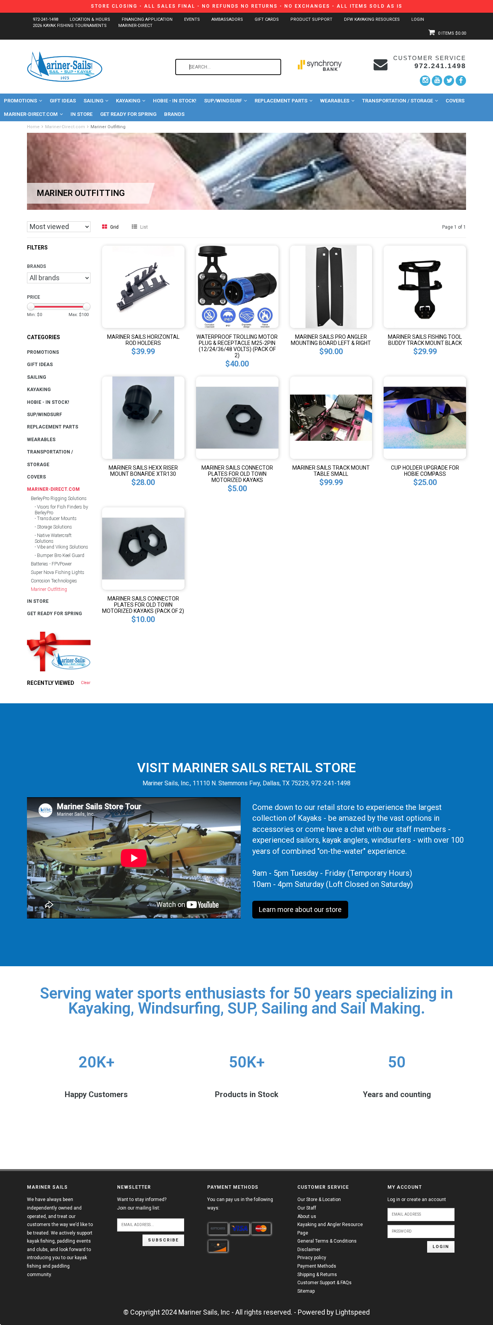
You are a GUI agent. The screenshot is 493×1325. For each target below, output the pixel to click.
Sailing (93, 101)
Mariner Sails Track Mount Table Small (331, 471)
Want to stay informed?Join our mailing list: (141, 1204)
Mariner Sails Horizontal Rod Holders (143, 340)
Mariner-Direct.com (31, 114)
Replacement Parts (281, 101)
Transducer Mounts (57, 518)
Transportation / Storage (397, 101)
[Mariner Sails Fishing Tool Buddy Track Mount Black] (425, 286)
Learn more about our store (300, 909)
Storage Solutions (54, 527)
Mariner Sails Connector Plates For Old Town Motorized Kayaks (237, 474)
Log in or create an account (416, 1199)
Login (417, 19)
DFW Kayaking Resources (372, 19)
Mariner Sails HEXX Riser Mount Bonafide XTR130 (143, 471)
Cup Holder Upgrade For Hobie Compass (425, 471)
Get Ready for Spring (128, 114)
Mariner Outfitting (108, 126)
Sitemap (306, 1291)
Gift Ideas (63, 101)
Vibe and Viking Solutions (62, 547)
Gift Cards (267, 19)
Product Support (311, 19)
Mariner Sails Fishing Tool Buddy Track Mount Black (425, 340)
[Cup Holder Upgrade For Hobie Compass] (425, 417)
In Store (81, 114)
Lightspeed (352, 1312)
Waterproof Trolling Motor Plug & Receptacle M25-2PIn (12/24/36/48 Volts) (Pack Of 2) (237, 346)
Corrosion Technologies (54, 581)
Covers (455, 101)
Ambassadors (227, 19)
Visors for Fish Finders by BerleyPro (61, 509)
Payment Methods (316, 1266)
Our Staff (306, 1208)
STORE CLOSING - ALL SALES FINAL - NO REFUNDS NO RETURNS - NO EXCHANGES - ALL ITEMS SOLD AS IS (246, 6)
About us (306, 1216)
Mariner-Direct (135, 25)
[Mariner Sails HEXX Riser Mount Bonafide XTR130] (143, 417)
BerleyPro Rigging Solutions (59, 498)
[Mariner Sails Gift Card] (59, 651)
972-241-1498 (45, 19)
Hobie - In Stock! (174, 101)
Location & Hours (90, 19)
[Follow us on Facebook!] (461, 80)
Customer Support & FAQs (324, 1282)
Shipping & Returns (317, 1274)
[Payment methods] (218, 1229)
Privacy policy (311, 1257)
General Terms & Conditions (327, 1241)
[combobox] (228, 67)
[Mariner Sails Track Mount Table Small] (331, 417)
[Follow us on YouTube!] (437, 80)
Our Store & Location (319, 1199)
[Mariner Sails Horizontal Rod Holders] (143, 286)
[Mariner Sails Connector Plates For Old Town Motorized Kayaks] (237, 417)
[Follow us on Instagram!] (425, 80)
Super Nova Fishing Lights (57, 572)
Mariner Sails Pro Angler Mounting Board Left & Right (331, 340)
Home (33, 126)
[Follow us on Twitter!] (449, 80)
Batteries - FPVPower (51, 564)
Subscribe (163, 1240)
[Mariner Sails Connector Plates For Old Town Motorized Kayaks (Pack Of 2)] (143, 548)
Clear (86, 683)
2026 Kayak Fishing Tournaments (70, 25)
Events (192, 19)
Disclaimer (308, 1249)
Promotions (20, 101)
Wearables (334, 101)
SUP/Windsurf (223, 101)
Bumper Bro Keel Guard (60, 555)
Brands (174, 114)
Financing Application (147, 19)
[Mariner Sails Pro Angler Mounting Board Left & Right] (331, 286)
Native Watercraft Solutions (53, 538)
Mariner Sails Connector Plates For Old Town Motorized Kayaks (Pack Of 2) (143, 605)
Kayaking (128, 101)
